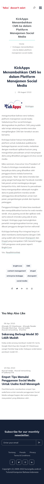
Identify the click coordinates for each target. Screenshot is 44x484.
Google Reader (30, 326)
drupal (33, 271)
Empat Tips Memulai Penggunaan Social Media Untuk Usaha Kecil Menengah (21, 380)
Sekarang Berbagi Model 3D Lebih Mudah (20, 335)
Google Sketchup (10, 328)
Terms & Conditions (22, 455)
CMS (28, 266)
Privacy (33, 452)
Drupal (5, 241)
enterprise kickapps (15, 276)
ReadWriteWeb (13, 252)
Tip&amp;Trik (8, 372)
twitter (23, 330)
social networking (10, 330)
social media (22, 281)
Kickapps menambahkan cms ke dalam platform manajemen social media (23, 50)
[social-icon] (12, 462)
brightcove (17, 266)
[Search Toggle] (34, 8)
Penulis (23, 452)
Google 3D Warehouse (12, 326)
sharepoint (32, 276)
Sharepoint (30, 238)
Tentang (11, 452)
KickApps (29, 106)
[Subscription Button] (39, 442)
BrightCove (7, 247)
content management (16, 271)
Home (21, 44)
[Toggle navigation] (40, 8)
